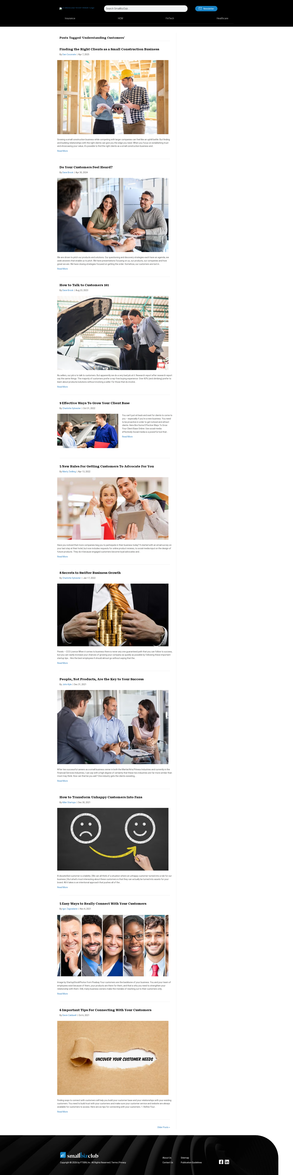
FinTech (170, 18)
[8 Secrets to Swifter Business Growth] (112, 614)
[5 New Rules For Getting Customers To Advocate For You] (112, 508)
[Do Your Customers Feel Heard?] (112, 215)
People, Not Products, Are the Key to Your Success (102, 679)
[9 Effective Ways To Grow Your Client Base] (87, 430)
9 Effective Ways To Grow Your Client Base (95, 403)
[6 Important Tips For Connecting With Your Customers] (112, 1057)
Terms (114, 1162)
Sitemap (185, 1158)
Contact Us (168, 1162)
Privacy (122, 1162)
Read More (62, 151)
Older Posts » (163, 1127)
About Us (167, 1158)
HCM (120, 18)
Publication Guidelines (191, 1162)
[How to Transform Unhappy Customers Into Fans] (112, 839)
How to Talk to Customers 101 (84, 285)
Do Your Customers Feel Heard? (86, 167)
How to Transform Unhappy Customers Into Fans (101, 797)
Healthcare (222, 18)
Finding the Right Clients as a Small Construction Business (109, 49)
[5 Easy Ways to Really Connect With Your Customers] (112, 945)
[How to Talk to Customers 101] (112, 332)
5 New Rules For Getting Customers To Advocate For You (107, 466)
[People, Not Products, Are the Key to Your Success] (112, 727)
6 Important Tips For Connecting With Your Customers (105, 1010)
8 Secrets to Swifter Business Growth (90, 573)
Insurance (70, 18)
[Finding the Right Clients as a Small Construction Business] (112, 97)
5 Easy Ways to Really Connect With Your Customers (103, 903)
